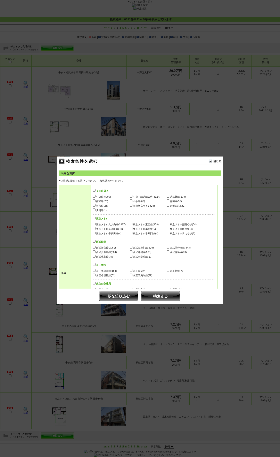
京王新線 (177, 270)
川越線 (101, 210)
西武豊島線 (104, 256)
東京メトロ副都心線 (183, 224)
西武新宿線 (106, 247)
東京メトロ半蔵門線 (145, 233)
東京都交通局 (103, 283)
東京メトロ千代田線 (108, 233)
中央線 (103, 196)
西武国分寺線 (180, 247)
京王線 (139, 270)
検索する (160, 296)
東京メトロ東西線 (146, 224)
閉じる (216, 162)
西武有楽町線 (142, 256)
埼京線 (102, 205)
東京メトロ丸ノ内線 (111, 224)
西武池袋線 (142, 252)
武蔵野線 (178, 196)
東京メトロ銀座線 (181, 229)
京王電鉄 (101, 265)
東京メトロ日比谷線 (182, 233)
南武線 (102, 201)
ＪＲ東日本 (102, 190)
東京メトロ (102, 218)
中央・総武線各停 (146, 196)
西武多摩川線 (143, 247)
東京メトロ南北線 (144, 229)
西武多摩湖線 (106, 252)
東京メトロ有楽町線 (109, 229)
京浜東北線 (177, 205)
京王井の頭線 (107, 270)
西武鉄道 (101, 241)
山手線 (139, 201)
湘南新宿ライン (144, 205)
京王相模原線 (105, 275)
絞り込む (119, 296)
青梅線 (176, 201)
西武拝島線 (178, 252)
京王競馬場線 (142, 275)
